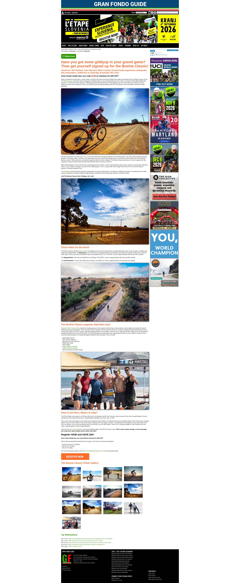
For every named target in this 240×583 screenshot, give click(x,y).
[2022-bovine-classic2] (112, 481)
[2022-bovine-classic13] (133, 514)
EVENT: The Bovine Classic (75, 547)
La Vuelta (159, 53)
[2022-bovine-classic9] (133, 497)
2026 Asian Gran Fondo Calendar (119, 569)
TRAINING (128, 45)
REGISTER (75, 13)
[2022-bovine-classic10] (71, 514)
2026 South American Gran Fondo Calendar (122, 570)
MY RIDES (67, 13)
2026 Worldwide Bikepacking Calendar (121, 561)
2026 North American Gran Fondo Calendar (122, 554)
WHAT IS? (136, 45)
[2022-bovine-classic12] (112, 514)
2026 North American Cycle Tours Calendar (122, 559)
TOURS (120, 45)
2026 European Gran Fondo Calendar (120, 563)
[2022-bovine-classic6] (71, 497)
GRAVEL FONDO (94, 45)
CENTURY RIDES (111, 45)
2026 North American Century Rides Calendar (122, 557)
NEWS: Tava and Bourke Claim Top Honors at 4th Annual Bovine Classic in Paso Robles (90, 539)
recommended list (77, 429)
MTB (102, 45)
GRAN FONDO (83, 45)
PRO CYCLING (72, 45)
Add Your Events (115, 578)
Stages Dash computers (69, 346)
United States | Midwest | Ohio (68, 49)
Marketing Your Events (117, 580)
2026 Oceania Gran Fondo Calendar (120, 567)
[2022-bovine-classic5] (133, 481)
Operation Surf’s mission (68, 328)
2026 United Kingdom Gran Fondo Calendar (122, 565)
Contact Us (64, 566)
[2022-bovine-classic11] (92, 514)
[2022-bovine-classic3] (71, 481)
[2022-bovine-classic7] (92, 497)
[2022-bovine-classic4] (92, 481)
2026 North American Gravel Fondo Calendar (122, 555)
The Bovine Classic (67, 81)
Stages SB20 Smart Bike (70, 348)
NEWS (64, 45)
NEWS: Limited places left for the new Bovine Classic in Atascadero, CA (86, 545)
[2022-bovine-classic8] (112, 497)
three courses (83, 251)
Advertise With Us (66, 568)
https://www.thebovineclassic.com (92, 451)
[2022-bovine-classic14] (71, 529)
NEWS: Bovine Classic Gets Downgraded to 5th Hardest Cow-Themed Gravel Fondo (90, 543)
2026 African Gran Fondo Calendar (120, 572)
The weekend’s (65, 171)
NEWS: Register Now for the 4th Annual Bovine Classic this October (86, 541)
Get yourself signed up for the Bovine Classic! (89, 49)
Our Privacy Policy (66, 570)
